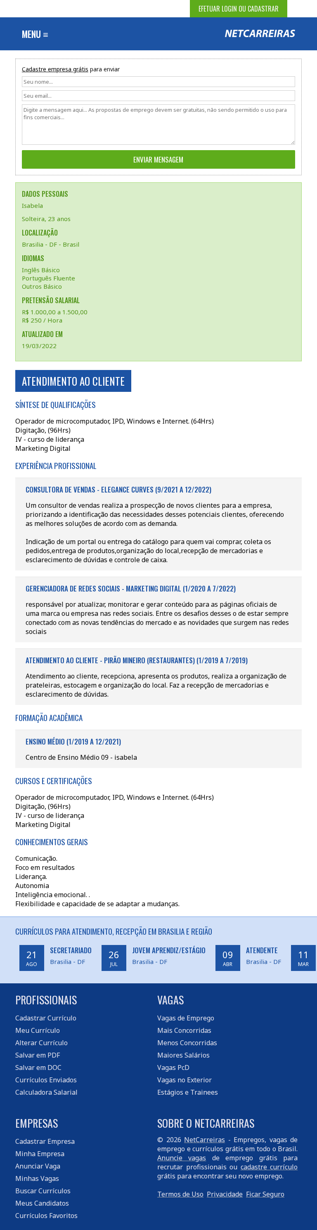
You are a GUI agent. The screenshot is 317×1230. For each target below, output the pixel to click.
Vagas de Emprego (185, 1018)
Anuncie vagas (181, 1157)
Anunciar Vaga (37, 1166)
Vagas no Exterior (184, 1079)
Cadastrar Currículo (45, 1018)
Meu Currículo (37, 1030)
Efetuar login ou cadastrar (239, 9)
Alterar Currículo (41, 1042)
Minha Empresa (39, 1153)
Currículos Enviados (46, 1079)
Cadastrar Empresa (45, 1141)
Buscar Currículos (43, 1190)
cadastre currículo (269, 1166)
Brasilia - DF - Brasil (50, 244)
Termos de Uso (180, 1194)
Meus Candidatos (42, 1203)
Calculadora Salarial (46, 1092)
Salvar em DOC (38, 1067)
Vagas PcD (173, 1067)
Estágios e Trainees (187, 1092)
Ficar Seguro (265, 1194)
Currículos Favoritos (46, 1215)
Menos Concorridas (187, 1042)
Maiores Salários (183, 1055)
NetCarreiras (204, 1139)
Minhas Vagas (37, 1178)
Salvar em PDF (37, 1055)
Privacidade (225, 1194)
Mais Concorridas (184, 1030)
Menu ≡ (35, 33)
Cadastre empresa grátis (55, 69)
